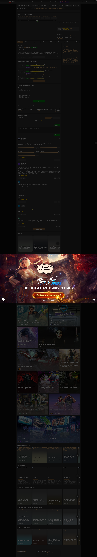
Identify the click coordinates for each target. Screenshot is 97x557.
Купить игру (29, 41)
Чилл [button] (56, 1)
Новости (20, 233)
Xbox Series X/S (50, 16)
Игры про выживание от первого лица (70, 51)
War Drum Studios (74, 35)
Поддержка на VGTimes (53, 67)
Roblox (77, 5)
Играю (21, 47)
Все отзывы (39, 229)
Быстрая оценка (48, 117)
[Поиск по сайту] (83, 2)
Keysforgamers (34, 67)
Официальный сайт (66, 46)
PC (20, 16)
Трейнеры (20, 110)
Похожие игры (61, 41)
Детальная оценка (56, 117)
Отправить (57, 134)
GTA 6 (50, 5)
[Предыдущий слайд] (19, 20)
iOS (39, 16)
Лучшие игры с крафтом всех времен (70, 63)
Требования (45, 41)
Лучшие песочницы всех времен (69, 62)
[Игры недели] (78, 5)
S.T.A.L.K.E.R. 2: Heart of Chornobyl (32, 5)
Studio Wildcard (68, 35)
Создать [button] (23, 8)
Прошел (34, 47)
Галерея (53, 41)
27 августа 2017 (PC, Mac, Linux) (63, 32)
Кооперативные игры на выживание (70, 50)
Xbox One (33, 16)
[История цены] (30, 65)
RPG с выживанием (66, 52)
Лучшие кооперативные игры (68, 49)
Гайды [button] (38, 1)
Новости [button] (28, 1)
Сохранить (57, 125)
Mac (22, 16)
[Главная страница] (12, 2)
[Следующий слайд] (54, 20)
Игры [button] (42, 1)
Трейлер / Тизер (21, 268)
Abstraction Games (60, 35)
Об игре (20, 41)
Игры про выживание (74, 61)
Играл (28, 47)
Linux (24, 16)
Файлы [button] (47, 1)
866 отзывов (42, 67)
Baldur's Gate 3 (57, 5)
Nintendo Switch (43, 16)
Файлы (38, 41)
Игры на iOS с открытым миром (69, 57)
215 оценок (70, 28)
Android (36, 16)
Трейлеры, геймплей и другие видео (27, 255)
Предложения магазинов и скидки (27, 61)
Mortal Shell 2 (43, 5)
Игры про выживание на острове (71, 54)
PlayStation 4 (28, 16)
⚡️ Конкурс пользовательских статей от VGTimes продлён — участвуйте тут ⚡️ (48, 8)
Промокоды (46, 67)
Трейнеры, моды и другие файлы (26, 106)
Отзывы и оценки (70, 41)
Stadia (54, 16)
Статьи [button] (33, 1)
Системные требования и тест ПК (27, 85)
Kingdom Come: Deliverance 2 (68, 5)
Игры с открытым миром (72, 60)
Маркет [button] (51, 1)
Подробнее (66, 25)
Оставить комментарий (23, 302)
